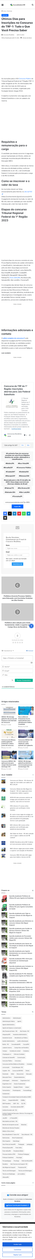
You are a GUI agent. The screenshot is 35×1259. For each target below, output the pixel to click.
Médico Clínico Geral (8, 1131)
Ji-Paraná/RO (13, 1118)
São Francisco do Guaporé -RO (18, 1164)
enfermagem (6, 1080)
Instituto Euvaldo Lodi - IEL (10, 1110)
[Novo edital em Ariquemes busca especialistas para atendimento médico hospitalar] (26, 710)
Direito (27, 1070)
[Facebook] (5, 514)
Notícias (9, 11)
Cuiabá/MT (11, 472)
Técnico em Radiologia (9, 1174)
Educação (29, 1074)
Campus (5, 1051)
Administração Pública (9, 1021)
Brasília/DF (9, 468)
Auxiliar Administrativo (9, 1041)
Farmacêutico (6, 1090)
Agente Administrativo (8, 1024)
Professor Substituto (8, 1157)
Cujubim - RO (6, 1070)
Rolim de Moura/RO (27, 1161)
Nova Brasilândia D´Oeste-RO (11, 1134)
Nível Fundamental (17, 1137)
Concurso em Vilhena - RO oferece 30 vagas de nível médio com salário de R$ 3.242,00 (21, 782)
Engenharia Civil (25, 1080)
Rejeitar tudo (18, 1255)
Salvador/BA (10, 492)
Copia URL (17, 506)
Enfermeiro (15, 1080)
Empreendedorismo (19, 1077)
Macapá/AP (10, 476)
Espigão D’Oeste (18, 1087)
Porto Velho (19, 1147)
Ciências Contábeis (19, 1054)
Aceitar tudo (17, 1244)
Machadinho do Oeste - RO (10, 1121)
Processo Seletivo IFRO (9, 1154)
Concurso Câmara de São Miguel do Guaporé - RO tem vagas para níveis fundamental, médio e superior (21, 791)
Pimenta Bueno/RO (8, 1147)
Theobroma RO (22, 1167)
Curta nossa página (8, 1183)
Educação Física (7, 1077)
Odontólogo (16, 1141)
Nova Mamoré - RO (27, 1134)
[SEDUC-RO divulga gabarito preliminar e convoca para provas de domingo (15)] (26, 755)
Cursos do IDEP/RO (18, 1070)
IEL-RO (23, 1103)
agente (19, 1021)
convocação (6, 1067)
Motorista (23, 1124)
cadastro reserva (7, 1047)
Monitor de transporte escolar (10, 1124)
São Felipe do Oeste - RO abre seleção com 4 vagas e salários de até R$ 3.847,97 (22, 835)
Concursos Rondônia (8, 34)
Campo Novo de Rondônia (21, 1047)
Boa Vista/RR (24, 463)
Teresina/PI (17, 496)
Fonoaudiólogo (27, 1090)
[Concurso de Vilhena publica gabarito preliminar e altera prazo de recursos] (9, 733)
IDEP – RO (16, 1103)
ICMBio (23, 1100)
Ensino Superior (7, 1087)
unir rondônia (21, 1174)
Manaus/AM (24, 476)
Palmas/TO (10, 488)
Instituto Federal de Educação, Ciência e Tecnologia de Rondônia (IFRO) (17, 1114)
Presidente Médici (18, 1151)
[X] (10, 514)
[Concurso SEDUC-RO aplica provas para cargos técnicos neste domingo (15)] (9, 755)
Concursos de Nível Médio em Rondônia (13, 1064)
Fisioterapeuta (17, 1090)
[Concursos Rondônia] (17, 4)
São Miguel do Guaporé (9, 1167)
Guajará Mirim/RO (13, 1100)
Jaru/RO (5, 1118)
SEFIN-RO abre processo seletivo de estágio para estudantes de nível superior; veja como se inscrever (21, 799)
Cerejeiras (26, 1051)
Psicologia (19, 1157)
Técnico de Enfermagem (9, 1170)
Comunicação (21, 1057)
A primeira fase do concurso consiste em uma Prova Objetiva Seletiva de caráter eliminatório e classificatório (17, 456)
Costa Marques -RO (17, 1067)
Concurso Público (25, 79)
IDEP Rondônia (7, 1103)
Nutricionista (6, 1137)
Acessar (30, 651)
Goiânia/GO (24, 472)
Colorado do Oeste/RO (9, 1057)
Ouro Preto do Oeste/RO (9, 1144)
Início (4, 11)
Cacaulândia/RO (15, 1044)
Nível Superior (6, 1141)
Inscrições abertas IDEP (17, 1107)
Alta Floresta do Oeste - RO (10, 1031)
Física (4, 1100)
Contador (29, 1064)
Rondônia (5, 1164)
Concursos (18, 1060)
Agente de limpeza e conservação (12, 1028)
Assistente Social (7, 1037)
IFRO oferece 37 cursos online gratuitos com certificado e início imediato (20, 808)
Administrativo (6, 1018)
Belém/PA (10, 463)
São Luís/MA (25, 492)
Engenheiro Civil (7, 1084)
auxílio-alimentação (22, 1041)
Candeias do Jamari (15, 1051)
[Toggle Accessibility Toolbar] (31, 626)
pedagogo (29, 1144)
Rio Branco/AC (24, 488)
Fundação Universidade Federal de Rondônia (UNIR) (17, 1097)
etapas (27, 1087)
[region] (17, 1241)
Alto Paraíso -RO (24, 1031)
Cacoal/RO (26, 1044)
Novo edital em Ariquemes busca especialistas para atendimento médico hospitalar (25, 720)
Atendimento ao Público (21, 1037)
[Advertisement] (17, 59)
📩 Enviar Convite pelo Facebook (16, 1205)
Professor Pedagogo (23, 1154)
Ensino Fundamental (19, 1084)
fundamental (6, 1093)
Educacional (20, 1074)
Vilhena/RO (6, 1177)
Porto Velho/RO (15, 278)
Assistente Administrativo (20, 1034)
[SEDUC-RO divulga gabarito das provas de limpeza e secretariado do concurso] (9, 710)
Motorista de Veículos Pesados (11, 1128)
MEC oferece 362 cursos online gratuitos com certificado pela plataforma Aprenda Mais (19, 827)
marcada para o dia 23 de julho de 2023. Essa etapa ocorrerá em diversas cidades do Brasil (18, 482)
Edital (12, 1074)
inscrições (5, 1107)
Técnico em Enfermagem (25, 1170)
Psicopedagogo (7, 1161)
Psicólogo (16, 1161)
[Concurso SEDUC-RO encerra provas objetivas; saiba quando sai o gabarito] (26, 733)
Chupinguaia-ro (7, 1054)
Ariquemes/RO (6, 1034)
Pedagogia (21, 1144)
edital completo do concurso (13, 338)
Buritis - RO (6, 1044)
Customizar (17, 1249)
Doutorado (5, 1074)
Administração (17, 1018)
